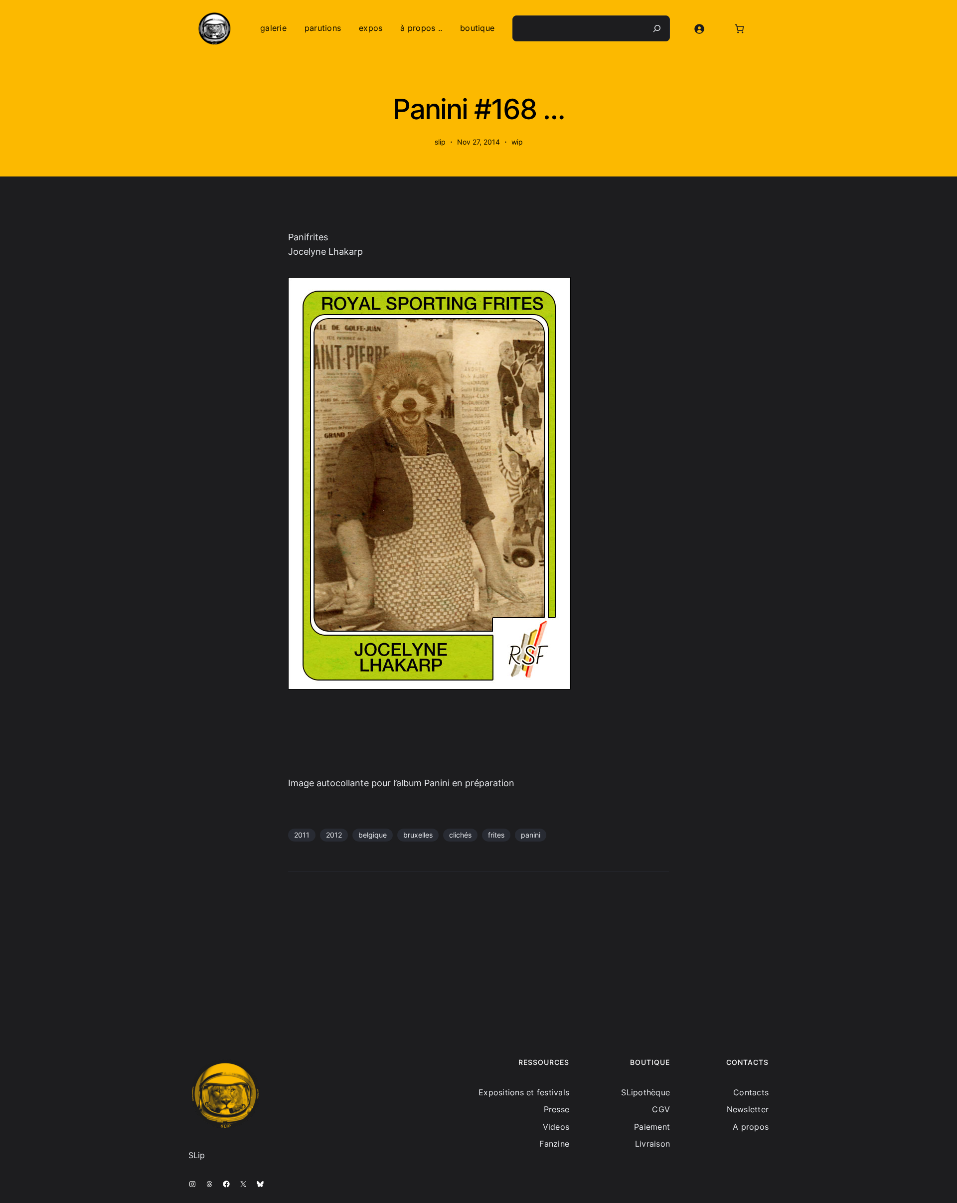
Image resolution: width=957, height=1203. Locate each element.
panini (530, 835)
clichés (460, 835)
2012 (334, 835)
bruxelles (418, 835)
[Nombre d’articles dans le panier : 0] (739, 28)
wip (517, 142)
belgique (372, 835)
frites (496, 835)
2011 (302, 835)
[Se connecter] (699, 28)
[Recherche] (656, 28)
